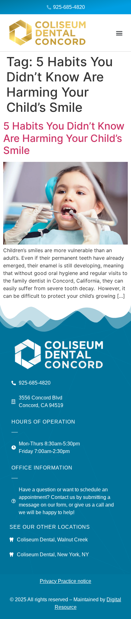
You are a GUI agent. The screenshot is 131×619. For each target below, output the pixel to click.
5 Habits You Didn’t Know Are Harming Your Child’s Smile (63, 138)
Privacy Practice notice (65, 581)
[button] (119, 33)
